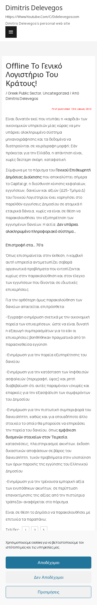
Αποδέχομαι (48, 562)
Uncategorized (56, 93)
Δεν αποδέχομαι (48, 577)
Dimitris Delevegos (34, 7)
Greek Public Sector (24, 93)
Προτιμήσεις (48, 592)
